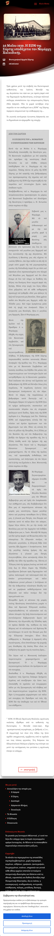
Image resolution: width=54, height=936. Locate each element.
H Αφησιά (15, 792)
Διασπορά (15, 800)
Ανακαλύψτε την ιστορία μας (19, 788)
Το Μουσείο (12, 814)
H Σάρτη (14, 796)
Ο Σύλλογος (12, 818)
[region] (27, 913)
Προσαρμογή (27, 923)
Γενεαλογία (16, 809)
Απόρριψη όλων (27, 930)
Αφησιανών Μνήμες (19, 805)
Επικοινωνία (12, 822)
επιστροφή (29, 769)
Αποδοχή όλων (27, 916)
